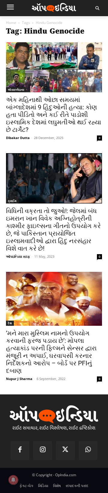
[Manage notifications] (13, 480)
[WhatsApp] (88, 450)
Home (11, 22)
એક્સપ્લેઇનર (16, 90)
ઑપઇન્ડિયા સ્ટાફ (18, 256)
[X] (65, 450)
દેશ (10, 323)
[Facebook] (20, 450)
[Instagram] (42, 450)
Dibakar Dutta (18, 137)
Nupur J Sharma (19, 378)
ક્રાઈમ (12, 201)
